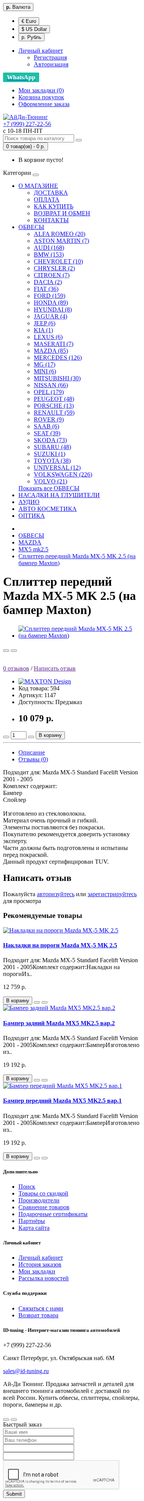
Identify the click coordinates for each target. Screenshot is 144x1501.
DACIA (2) (48, 282)
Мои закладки (36, 1271)
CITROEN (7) (52, 275)
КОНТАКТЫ (51, 220)
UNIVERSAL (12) (57, 467)
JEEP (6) (44, 323)
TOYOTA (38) (52, 460)
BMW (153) (49, 254)
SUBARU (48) (52, 447)
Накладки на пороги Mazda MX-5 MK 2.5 (60, 945)
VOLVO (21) (50, 481)
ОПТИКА (31, 515)
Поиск (26, 1186)
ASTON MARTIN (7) (61, 241)
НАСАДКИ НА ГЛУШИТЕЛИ (59, 495)
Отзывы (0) (33, 759)
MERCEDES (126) (58, 357)
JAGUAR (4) (50, 316)
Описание (31, 752)
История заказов (39, 1264)
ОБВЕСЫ (31, 227)
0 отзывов (16, 668)
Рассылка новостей (43, 1278)
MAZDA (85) (51, 350)
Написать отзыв (55, 668)
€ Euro (29, 21)
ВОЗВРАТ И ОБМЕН (62, 213)
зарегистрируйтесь (112, 894)
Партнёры (31, 1221)
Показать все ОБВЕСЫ (48, 488)
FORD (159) (49, 295)
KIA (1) (43, 330)
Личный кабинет (40, 1257)
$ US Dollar (34, 29)
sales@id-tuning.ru (26, 1371)
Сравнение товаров (44, 1207)
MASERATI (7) (53, 344)
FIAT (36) (46, 289)
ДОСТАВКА (51, 192)
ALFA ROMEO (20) (59, 234)
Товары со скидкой (43, 1193)
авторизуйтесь (55, 894)
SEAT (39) (47, 433)
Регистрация (50, 57)
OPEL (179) (49, 392)
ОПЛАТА (47, 199)
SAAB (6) (46, 426)
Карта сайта (34, 1228)
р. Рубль (31, 37)
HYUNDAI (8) (53, 309)
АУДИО (29, 502)
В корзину (50, 735)
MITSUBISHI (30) (57, 378)
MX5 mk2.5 (33, 549)
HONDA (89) (51, 302)
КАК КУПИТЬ (53, 206)
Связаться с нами (40, 1308)
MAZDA (29, 542)
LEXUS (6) (48, 337)
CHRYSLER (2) (54, 268)
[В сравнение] (14, 651)
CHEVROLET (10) (58, 261)
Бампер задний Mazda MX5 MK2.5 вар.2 (59, 1023)
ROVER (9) (49, 419)
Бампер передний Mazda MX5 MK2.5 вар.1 (62, 1100)
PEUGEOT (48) (54, 399)
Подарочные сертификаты (53, 1214)
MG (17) (44, 364)
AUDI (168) (49, 247)
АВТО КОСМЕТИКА (47, 509)
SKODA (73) (50, 440)
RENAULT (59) (54, 412)
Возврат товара (38, 1315)
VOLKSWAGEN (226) (63, 474)
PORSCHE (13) (54, 405)
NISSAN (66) (51, 385)
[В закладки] (6, 651)
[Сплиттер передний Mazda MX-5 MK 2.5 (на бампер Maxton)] (79, 635)
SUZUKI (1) (49, 454)
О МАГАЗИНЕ (38, 186)
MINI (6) (45, 371)
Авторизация (51, 64)
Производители (39, 1200)
